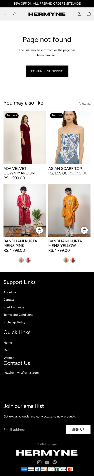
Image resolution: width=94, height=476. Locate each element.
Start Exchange (13, 307)
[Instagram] (39, 462)
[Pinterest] (54, 462)
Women (8, 358)
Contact (8, 300)
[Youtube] (47, 462)
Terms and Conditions (18, 315)
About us (9, 292)
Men (6, 350)
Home (7, 343)
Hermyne (52, 444)
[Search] (14, 14)
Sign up (78, 430)
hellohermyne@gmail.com (21, 373)
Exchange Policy (14, 322)
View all (85, 104)
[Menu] (5, 14)
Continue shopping (47, 71)
